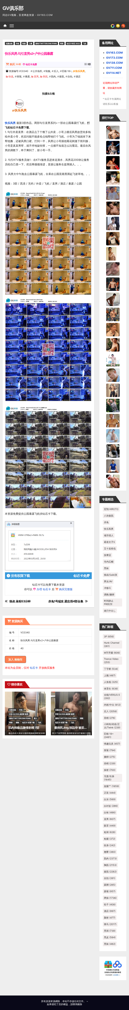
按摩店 (107, 555)
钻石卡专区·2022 (73, 43)
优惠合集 (9, 43)
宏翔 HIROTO (111, 509)
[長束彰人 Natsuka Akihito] (112, 466)
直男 (36, 76)
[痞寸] (112, 283)
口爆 (30, 43)
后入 (56, 71)
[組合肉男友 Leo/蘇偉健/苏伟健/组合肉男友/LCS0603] (112, 192)
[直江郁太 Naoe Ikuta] (112, 481)
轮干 (110, 904)
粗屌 (109, 832)
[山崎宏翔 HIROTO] (112, 132)
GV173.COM (114, 57)
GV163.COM (114, 52)
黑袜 (106, 568)
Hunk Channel (111, 644)
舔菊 (109, 891)
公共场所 (37, 71)
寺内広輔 (108, 561)
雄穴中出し (110, 610)
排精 (109, 763)
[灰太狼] (112, 450)
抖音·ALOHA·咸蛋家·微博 (18, 714)
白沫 (110, 799)
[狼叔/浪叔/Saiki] (112, 177)
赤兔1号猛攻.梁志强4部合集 (65, 601)
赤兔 (106, 522)
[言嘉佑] (112, 223)
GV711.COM (114, 67)
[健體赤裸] (112, 359)
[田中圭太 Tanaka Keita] (112, 344)
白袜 (110, 812)
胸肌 (110, 865)
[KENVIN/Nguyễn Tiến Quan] (112, 147)
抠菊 (19, 76)
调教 (17, 722)
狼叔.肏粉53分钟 (20, 601)
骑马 (110, 924)
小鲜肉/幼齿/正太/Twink (112, 726)
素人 (35, 718)
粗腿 (109, 838)
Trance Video (111, 660)
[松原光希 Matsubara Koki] (112, 208)
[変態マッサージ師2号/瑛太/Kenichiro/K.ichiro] (112, 253)
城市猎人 (108, 535)
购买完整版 (66, 589)
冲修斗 (107, 587)
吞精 (109, 717)
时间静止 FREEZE (108, 602)
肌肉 (53, 76)
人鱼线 (111, 682)
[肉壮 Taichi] (112, 405)
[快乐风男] (19, 103)
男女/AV (108, 581)
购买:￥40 (15, 64)
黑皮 (110, 937)
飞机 (84, 43)
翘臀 (110, 851)
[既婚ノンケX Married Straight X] (112, 268)
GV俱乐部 (13, 8)
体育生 (111, 688)
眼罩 (110, 825)
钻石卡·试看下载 (28, 722)
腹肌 (61, 76)
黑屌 (109, 930)
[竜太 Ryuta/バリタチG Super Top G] (112, 238)
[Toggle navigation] (12, 25)
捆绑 (109, 756)
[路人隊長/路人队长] (112, 390)
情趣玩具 (112, 743)
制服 (24, 43)
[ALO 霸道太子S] (112, 299)
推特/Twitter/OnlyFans (46, 43)
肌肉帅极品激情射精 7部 (23, 728)
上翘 (109, 675)
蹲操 (110, 897)
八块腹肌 (108, 515)
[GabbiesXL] (112, 374)
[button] (123, 25)
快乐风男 (80, 71)
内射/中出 (112, 704)
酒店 (78, 76)
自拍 (70, 76)
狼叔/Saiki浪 (110, 574)
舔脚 (109, 884)
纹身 (109, 845)
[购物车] (118, 25)
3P (109, 636)
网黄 (61, 43)
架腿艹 (111, 786)
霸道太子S (109, 541)
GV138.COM (114, 62)
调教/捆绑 (109, 594)
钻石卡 (34, 667)
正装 (110, 792)
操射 (109, 769)
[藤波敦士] (112, 435)
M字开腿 (112, 652)
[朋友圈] (113, 25)
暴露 (27, 76)
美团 (45, 76)
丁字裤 (111, 668)
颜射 (109, 917)
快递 (11, 76)
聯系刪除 (77, 1004)
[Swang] (112, 162)
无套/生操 (109, 778)
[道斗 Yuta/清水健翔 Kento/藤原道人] (112, 329)
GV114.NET (113, 72)
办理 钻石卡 (44, 589)
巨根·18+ (67, 71)
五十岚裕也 (110, 548)
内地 (17, 43)
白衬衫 (111, 805)
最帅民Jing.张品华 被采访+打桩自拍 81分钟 (82, 728)
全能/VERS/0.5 (112, 696)
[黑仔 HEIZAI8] (112, 314)
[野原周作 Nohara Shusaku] (112, 420)
